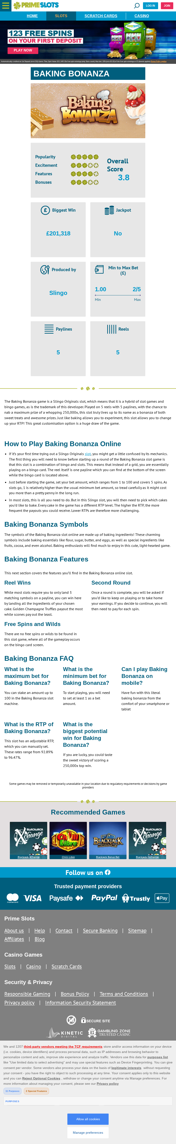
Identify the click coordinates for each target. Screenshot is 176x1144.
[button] (5, 5)
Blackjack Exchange (147, 857)
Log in (150, 5)
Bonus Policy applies (158, 61)
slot (88, 453)
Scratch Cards (101, 16)
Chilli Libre (68, 857)
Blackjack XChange (29, 857)
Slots (61, 16)
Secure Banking (100, 930)
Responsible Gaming (27, 993)
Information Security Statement (80, 1002)
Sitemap (137, 930)
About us (14, 930)
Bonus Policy (75, 993)
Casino (142, 16)
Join (167, 5)
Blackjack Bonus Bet (107, 857)
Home (32, 16)
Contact (63, 930)
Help (39, 930)
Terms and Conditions (124, 993)
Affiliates (14, 939)
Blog (40, 939)
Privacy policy (19, 1002)
